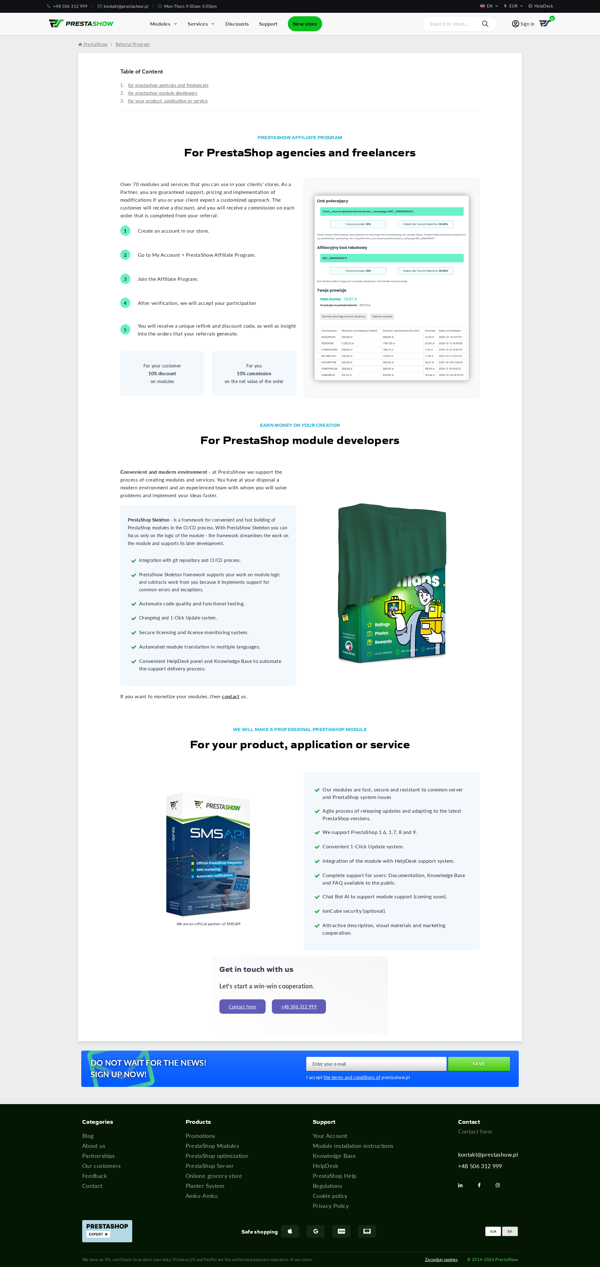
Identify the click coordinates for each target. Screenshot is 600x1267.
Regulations (327, 1185)
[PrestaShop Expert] (107, 1231)
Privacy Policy (331, 1205)
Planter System (205, 1185)
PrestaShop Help (334, 1175)
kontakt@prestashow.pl (488, 1154)
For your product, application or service (168, 101)
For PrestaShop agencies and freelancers (168, 85)
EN (510, 1231)
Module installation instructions (353, 1145)
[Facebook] (482, 1185)
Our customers (101, 1165)
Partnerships (98, 1155)
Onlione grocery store (214, 1175)
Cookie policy (330, 1195)
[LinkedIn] (463, 1185)
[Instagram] (500, 1185)
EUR (493, 1231)
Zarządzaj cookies (441, 1259)
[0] (546, 24)
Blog (87, 1135)
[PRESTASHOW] (81, 24)
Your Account (330, 1135)
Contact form (242, 1007)
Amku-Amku (202, 1195)
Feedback (94, 1175)
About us (93, 1145)
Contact (92, 1185)
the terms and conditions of (352, 1077)
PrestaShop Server (210, 1165)
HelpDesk (325, 1165)
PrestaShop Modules (212, 1145)
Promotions (200, 1135)
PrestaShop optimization (217, 1155)
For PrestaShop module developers (163, 93)
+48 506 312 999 (480, 1166)
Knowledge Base (334, 1155)
